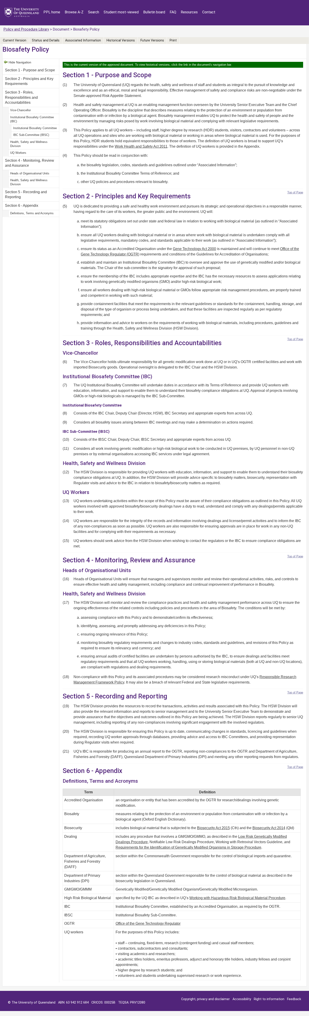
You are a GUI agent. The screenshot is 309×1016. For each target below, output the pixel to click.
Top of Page (295, 192)
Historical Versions (121, 40)
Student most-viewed (121, 12)
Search (93, 12)
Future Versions (152, 40)
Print (173, 40)
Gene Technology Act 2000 (194, 249)
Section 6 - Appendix (21, 205)
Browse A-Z (74, 12)
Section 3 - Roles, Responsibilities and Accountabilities (21, 97)
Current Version (14, 40)
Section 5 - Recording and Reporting (26, 194)
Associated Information (83, 40)
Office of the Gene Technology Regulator (148, 923)
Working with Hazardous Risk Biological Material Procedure (237, 898)
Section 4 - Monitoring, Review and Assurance (29, 163)
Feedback (294, 999)
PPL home (51, 12)
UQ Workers (18, 152)
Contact (208, 12)
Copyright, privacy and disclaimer (205, 999)
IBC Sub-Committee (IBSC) (31, 135)
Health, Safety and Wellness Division (29, 144)
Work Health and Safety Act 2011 (141, 146)
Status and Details (45, 40)
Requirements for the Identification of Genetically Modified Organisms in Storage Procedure (188, 847)
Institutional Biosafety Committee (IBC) (32, 119)
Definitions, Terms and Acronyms (32, 213)
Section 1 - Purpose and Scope (30, 70)
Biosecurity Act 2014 (268, 828)
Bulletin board (154, 12)
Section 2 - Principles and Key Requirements (29, 81)
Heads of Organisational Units (29, 173)
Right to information (269, 999)
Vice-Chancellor (20, 110)
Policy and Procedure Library (26, 29)
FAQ (173, 12)
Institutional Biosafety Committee (35, 128)
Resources (189, 12)
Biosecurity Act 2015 (213, 828)
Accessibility (242, 999)
